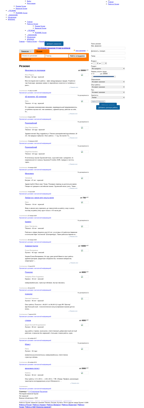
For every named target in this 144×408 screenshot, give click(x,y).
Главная (22, 41)
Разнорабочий (31, 123)
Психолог (29, 272)
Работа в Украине (39, 405)
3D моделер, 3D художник (35, 96)
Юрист (27, 344)
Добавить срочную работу (108, 107)
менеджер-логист (32, 368)
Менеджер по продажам (35, 70)
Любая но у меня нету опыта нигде (39, 197)
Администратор (31, 246)
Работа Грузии (32, 41)
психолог (29, 294)
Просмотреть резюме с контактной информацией (35, 93)
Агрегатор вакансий (43, 407)
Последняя (43, 391)
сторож (28, 320)
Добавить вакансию (54, 44)
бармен (28, 221)
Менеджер (29, 173)
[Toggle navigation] (109, 0)
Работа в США (30, 407)
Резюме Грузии (44, 41)
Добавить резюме (108, 105)
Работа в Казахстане (69, 405)
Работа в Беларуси (54, 405)
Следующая (35, 391)
